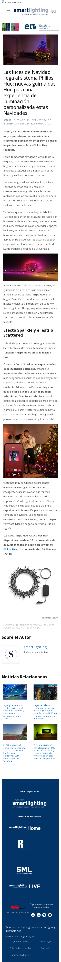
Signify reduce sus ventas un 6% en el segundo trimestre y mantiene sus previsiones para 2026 (13, 712)
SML (34, 936)
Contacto (45, 948)
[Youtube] (49, 914)
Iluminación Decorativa (19, 123)
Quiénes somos (21, 941)
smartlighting (13, 120)
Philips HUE (26, 628)
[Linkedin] (38, 914)
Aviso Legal (45, 941)
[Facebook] (33, 914)
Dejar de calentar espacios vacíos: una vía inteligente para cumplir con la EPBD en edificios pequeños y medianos (45, 712)
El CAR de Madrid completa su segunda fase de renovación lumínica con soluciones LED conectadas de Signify (14, 753)
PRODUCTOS (43, 123)
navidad (16, 628)
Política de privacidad (21, 948)
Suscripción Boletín (20, 954)
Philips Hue (10, 549)
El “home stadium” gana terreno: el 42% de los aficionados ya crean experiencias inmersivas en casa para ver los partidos (45, 752)
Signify (36, 628)
